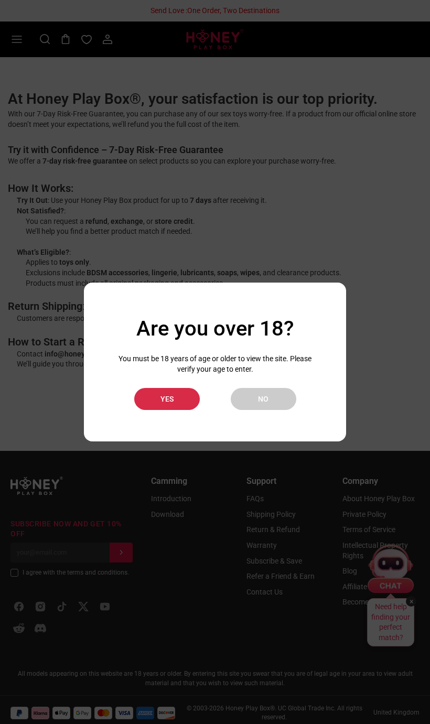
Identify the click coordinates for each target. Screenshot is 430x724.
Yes (167, 399)
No (263, 399)
